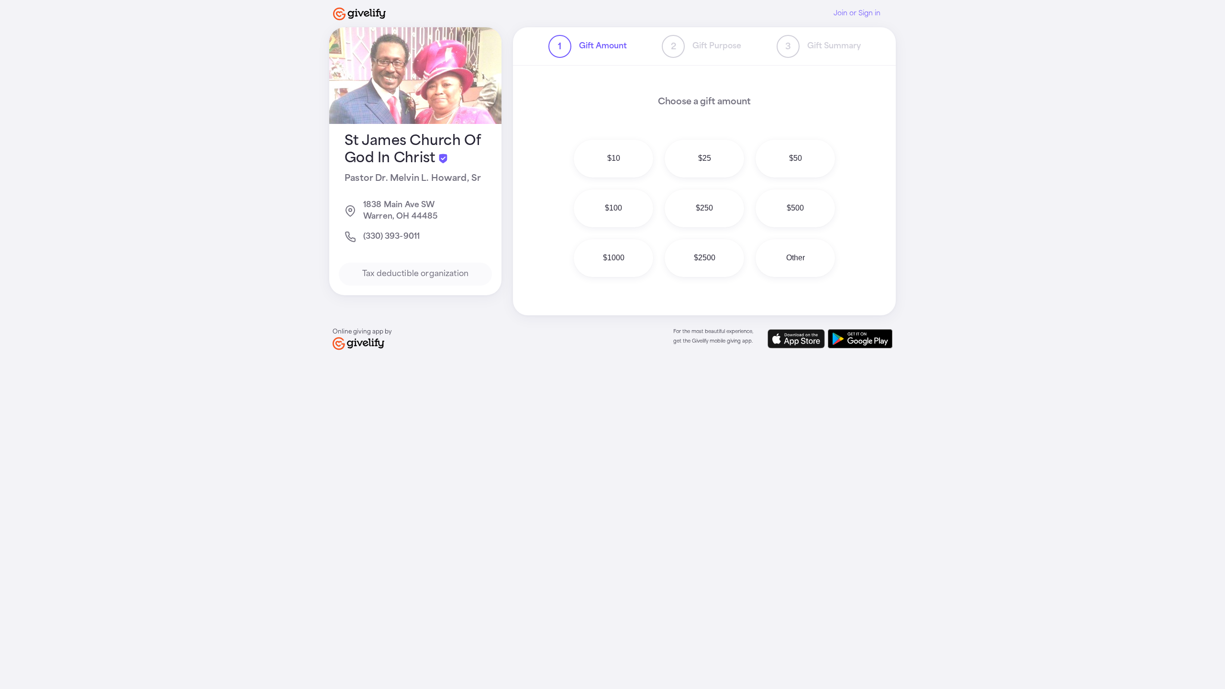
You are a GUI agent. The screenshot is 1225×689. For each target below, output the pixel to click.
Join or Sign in (857, 13)
